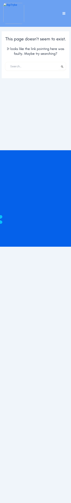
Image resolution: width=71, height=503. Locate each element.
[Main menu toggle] (64, 13)
